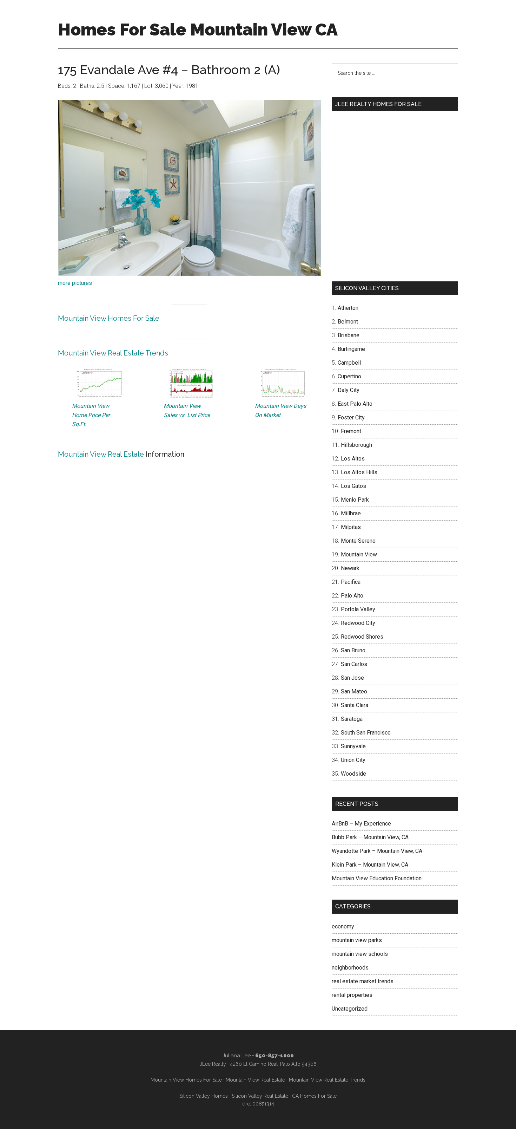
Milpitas (351, 527)
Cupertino (349, 376)
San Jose (352, 677)
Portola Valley (358, 609)
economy (343, 926)
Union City (353, 760)
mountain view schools (360, 954)
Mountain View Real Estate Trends (113, 353)
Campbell (349, 362)
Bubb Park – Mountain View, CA (370, 837)
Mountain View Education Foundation (377, 878)
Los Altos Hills (359, 472)
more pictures (75, 283)
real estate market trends (362, 981)
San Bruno (353, 650)
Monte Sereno (358, 540)
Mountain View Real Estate (101, 454)
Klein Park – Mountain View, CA (370, 864)
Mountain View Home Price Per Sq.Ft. (91, 415)
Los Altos (353, 458)
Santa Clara (354, 705)
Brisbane (348, 335)
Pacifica (350, 582)
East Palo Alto (355, 403)
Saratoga (352, 719)
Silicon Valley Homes (203, 1096)
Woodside (353, 773)
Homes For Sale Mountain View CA (198, 29)
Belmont (348, 321)
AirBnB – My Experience (361, 823)
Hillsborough (356, 445)
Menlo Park (355, 499)
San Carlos (354, 664)
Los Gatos (353, 486)
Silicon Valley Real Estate (260, 1096)
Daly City (348, 390)
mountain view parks (357, 940)
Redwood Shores (362, 636)
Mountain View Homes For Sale (108, 318)
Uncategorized (350, 1008)
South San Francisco (366, 732)
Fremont (351, 431)
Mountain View (359, 554)
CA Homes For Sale (314, 1096)
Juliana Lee (237, 1055)
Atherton (348, 308)
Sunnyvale (353, 746)
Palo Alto (352, 595)
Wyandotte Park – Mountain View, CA (377, 851)
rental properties (352, 995)
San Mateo (354, 691)
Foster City (351, 417)
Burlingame (351, 349)
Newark (350, 568)
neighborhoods (350, 967)
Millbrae (351, 513)
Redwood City (358, 623)
